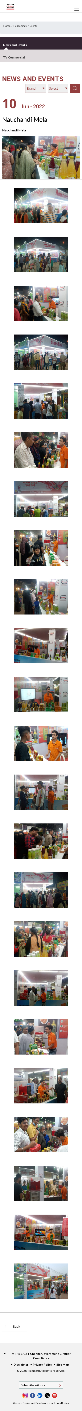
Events (33, 25)
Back (16, 1326)
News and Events (15, 45)
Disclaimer (20, 1364)
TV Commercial (14, 57)
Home (7, 25)
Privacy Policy (42, 1364)
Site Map (62, 1364)
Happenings (20, 25)
